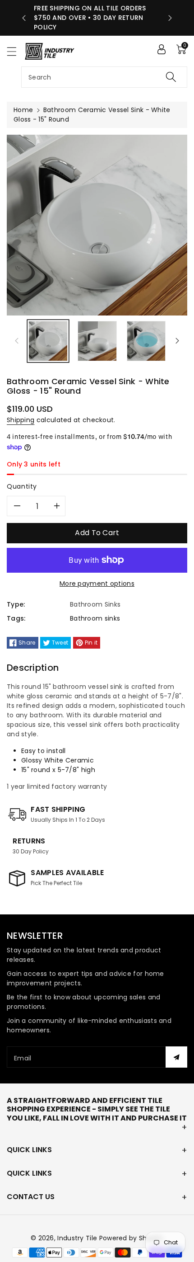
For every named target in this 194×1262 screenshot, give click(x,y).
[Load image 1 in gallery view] (48, 341)
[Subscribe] (176, 1057)
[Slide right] (177, 341)
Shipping (20, 419)
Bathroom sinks (95, 618)
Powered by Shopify (131, 1238)
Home (23, 109)
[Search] (171, 77)
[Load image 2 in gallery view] (97, 341)
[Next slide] (170, 18)
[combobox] (104, 77)
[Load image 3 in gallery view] (146, 341)
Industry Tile (77, 1238)
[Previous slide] (24, 18)
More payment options (97, 583)
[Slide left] (17, 341)
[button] (16, 51)
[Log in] (161, 49)
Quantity (22, 486)
